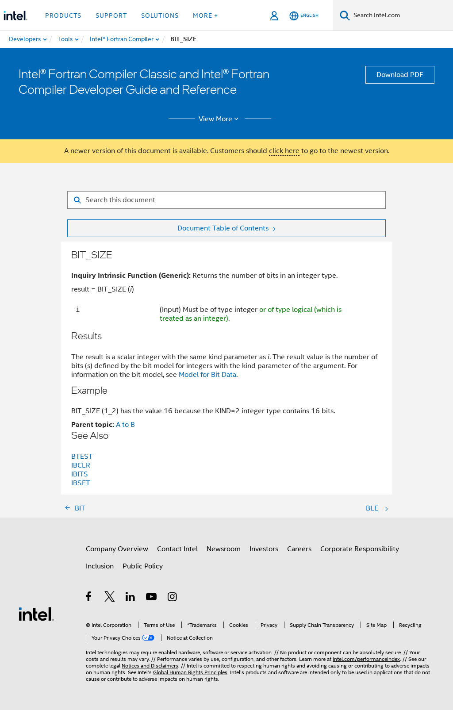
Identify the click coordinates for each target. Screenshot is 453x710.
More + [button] (205, 15)
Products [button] (63, 15)
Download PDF (399, 74)
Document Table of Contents (223, 228)
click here (284, 150)
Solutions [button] (160, 15)
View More (215, 119)
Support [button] (111, 15)
